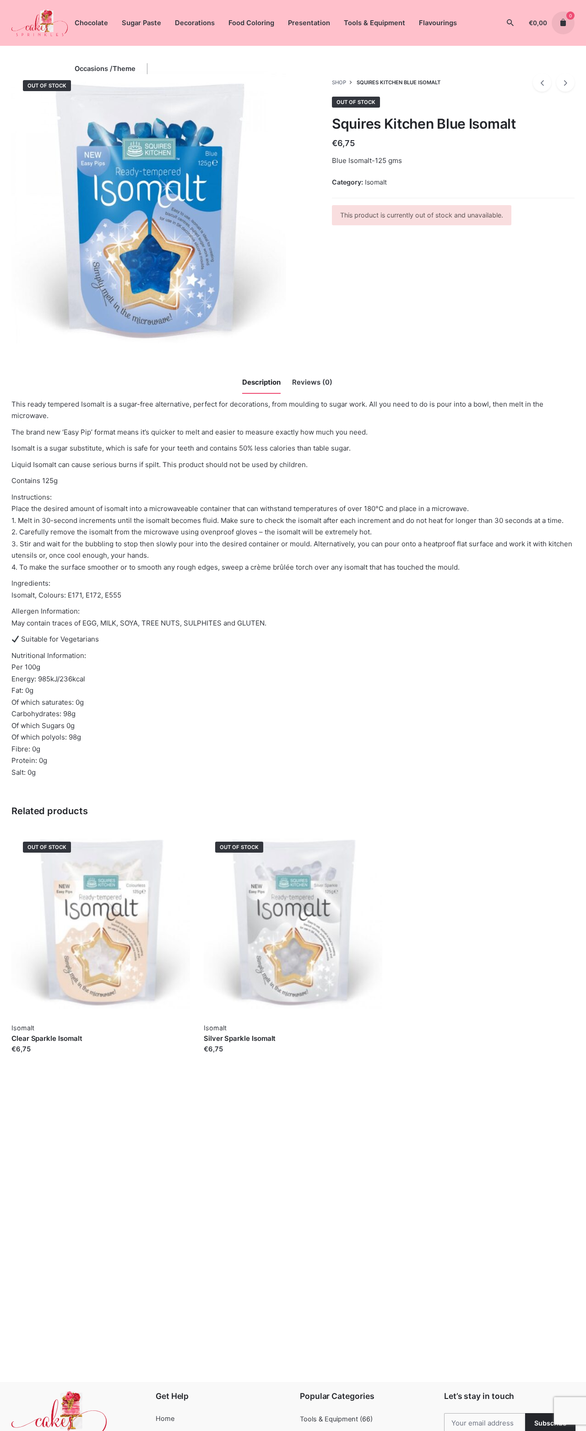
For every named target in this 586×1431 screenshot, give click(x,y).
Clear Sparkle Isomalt (46, 1038)
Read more (29, 1058)
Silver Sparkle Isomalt (240, 1038)
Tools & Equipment (329, 1419)
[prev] (542, 82)
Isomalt (376, 182)
